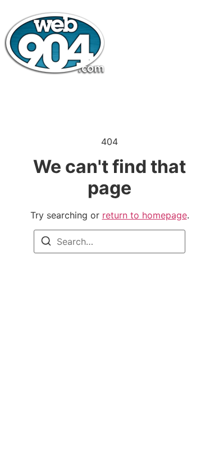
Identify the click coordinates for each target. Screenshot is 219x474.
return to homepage (144, 215)
